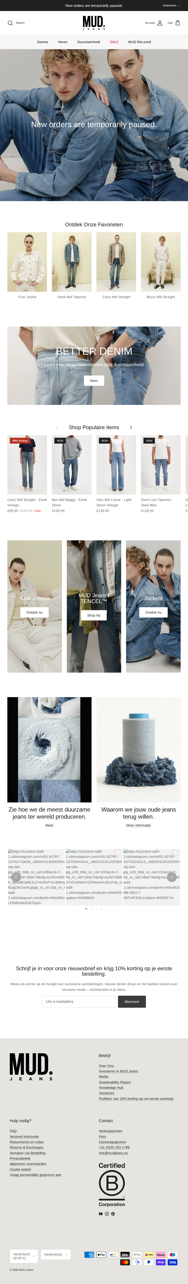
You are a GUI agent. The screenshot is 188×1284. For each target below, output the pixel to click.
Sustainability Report (115, 1082)
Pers (102, 1137)
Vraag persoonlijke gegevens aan (35, 1175)
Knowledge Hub (111, 1088)
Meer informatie (138, 825)
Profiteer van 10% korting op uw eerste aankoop (136, 1099)
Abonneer (132, 1002)
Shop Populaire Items (94, 427)
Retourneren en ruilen (27, 1142)
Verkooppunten (110, 1131)
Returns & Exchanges (26, 1147)
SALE (114, 42)
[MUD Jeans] (94, 23)
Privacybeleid (20, 1158)
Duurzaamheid (88, 42)
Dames (42, 42)
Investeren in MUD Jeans (118, 1071)
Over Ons (106, 1066)
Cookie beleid (20, 1169)
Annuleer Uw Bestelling (28, 1153)
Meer (94, 381)
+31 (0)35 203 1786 (114, 1147)
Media (103, 1076)
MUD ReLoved (139, 42)
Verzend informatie (24, 1137)
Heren (63, 42)
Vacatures (106, 1093)
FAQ (13, 1131)
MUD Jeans (26, 1269)
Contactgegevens (112, 1142)
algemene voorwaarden (28, 1164)
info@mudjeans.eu (113, 1153)
